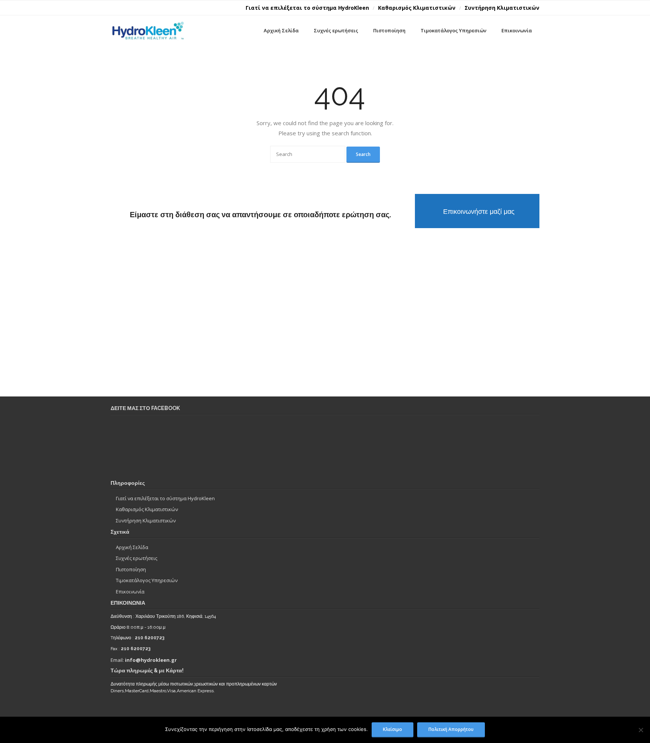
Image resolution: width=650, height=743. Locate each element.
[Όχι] (640, 730)
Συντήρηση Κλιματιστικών (502, 7)
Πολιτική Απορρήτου (451, 729)
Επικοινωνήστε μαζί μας (479, 211)
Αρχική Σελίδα (132, 547)
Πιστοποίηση (131, 569)
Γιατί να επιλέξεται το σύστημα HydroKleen (307, 7)
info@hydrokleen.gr (151, 660)
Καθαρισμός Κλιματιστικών (417, 7)
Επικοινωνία (130, 591)
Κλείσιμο (392, 729)
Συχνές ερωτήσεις (136, 558)
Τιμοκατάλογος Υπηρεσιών (147, 580)
